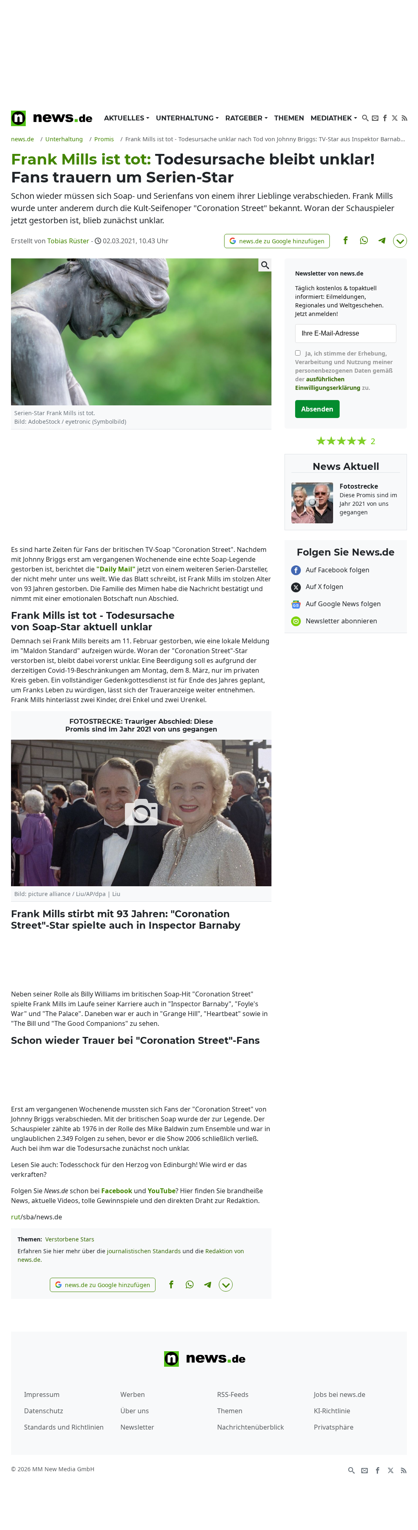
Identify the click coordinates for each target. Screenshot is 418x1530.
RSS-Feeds (233, 1394)
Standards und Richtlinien (64, 1427)
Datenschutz (43, 1410)
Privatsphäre (334, 1427)
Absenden (317, 409)
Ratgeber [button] (245, 118)
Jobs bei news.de (339, 1394)
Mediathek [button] (332, 118)
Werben (132, 1394)
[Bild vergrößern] (264, 264)
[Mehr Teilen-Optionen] (400, 241)
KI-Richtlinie (332, 1410)
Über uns (134, 1410)
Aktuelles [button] (125, 118)
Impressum (42, 1394)
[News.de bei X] (395, 117)
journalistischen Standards (144, 1251)
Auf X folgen (323, 586)
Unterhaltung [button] (186, 118)
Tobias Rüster (68, 240)
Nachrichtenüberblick (250, 1427)
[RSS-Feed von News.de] (404, 117)
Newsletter (137, 1427)
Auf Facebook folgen (336, 569)
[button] (277, 241)
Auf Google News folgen (342, 603)
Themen (289, 118)
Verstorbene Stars (69, 1239)
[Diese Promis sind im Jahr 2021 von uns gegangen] (141, 813)
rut (15, 1216)
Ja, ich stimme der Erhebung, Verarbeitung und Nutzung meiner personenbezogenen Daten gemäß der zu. (344, 370)
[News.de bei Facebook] (385, 117)
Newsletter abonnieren (340, 620)
